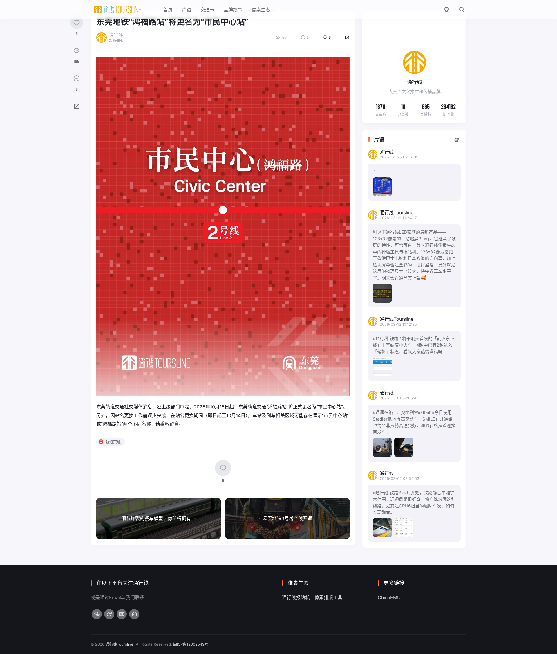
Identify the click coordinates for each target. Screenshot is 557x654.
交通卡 (207, 9)
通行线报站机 (296, 597)
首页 (168, 9)
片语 (186, 9)
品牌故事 (233, 9)
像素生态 (261, 9)
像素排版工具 (328, 597)
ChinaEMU (389, 597)
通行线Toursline (119, 644)
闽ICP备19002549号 (190, 644)
